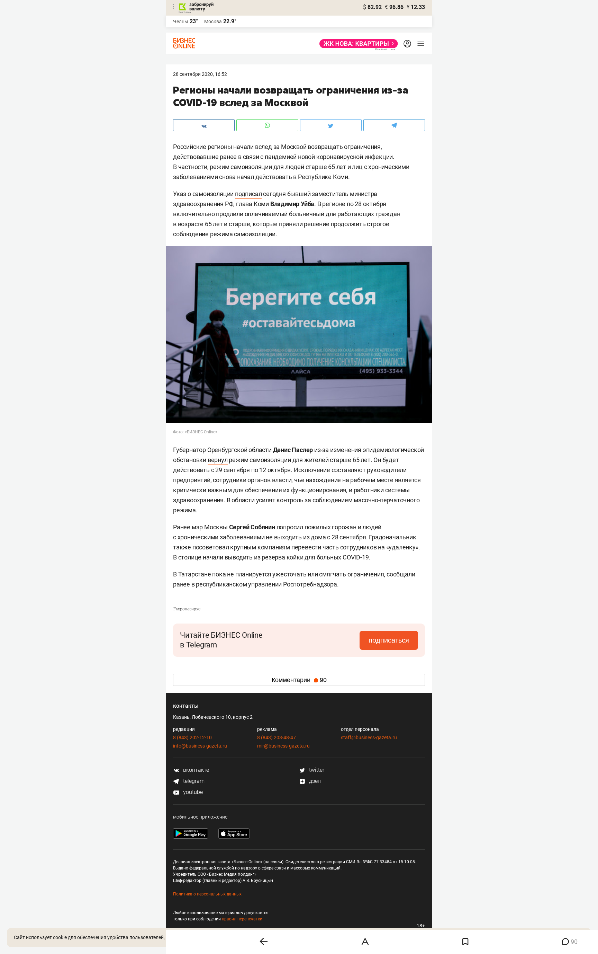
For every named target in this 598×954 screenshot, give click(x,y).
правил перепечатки (242, 919)
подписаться (389, 640)
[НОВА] (356, 43)
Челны (180, 21)
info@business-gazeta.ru (200, 746)
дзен (314, 781)
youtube (192, 792)
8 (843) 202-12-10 (192, 737)
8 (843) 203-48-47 (276, 737)
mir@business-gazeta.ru (283, 746)
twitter (316, 770)
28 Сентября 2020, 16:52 (200, 74)
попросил (290, 527)
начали (213, 557)
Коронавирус (186, 609)
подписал (248, 193)
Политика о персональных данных (207, 894)
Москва (213, 21)
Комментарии (299, 680)
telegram (193, 781)
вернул (218, 459)
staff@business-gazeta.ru (369, 737)
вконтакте (195, 770)
